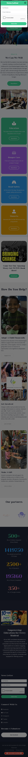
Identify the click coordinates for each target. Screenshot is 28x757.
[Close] (25, 3)
